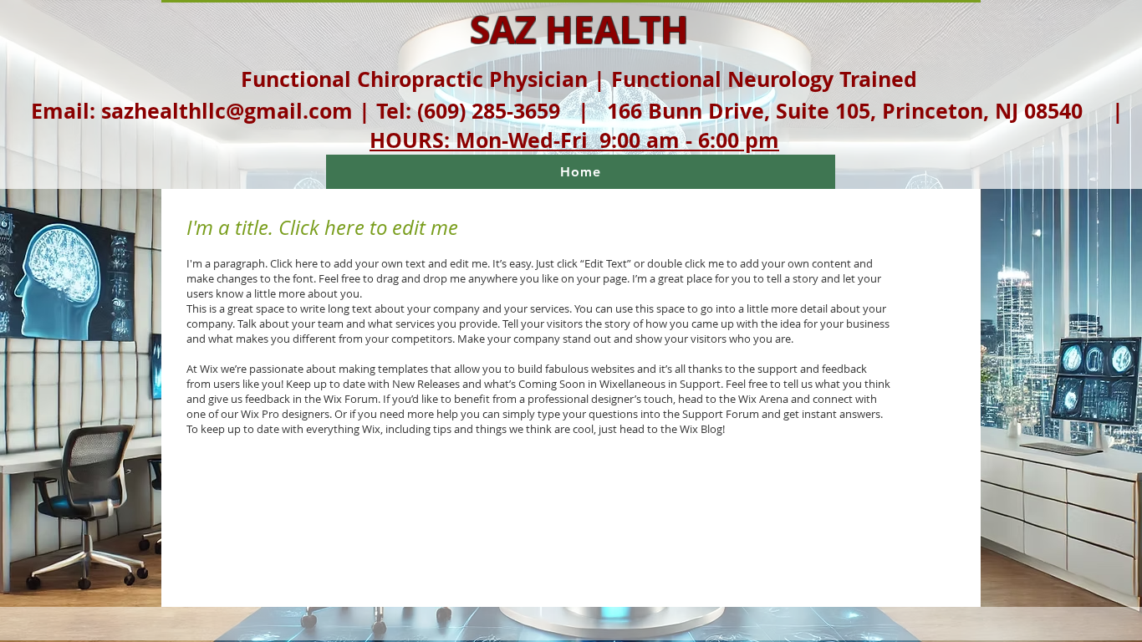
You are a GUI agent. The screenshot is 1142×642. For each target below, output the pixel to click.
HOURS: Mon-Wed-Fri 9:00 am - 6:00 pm (574, 140)
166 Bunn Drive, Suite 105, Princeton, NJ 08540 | (865, 110)
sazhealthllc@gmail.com (227, 110)
